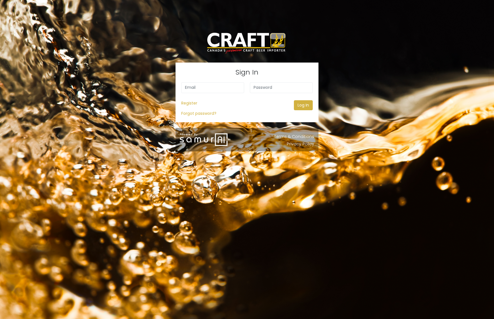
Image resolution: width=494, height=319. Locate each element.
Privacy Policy (300, 144)
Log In (303, 105)
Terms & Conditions (294, 136)
